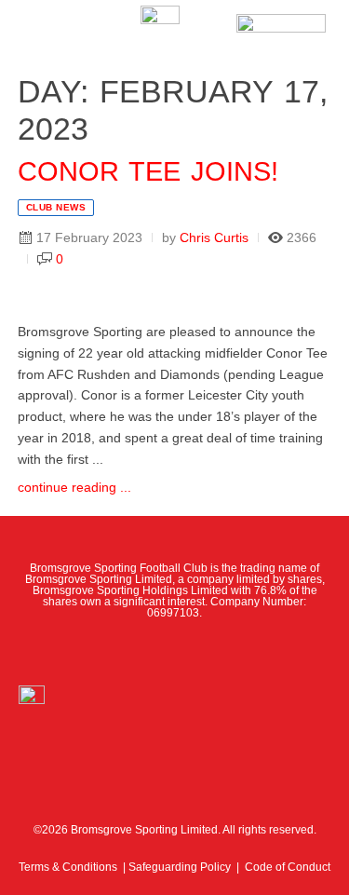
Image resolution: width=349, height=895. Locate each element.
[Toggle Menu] (44, 28)
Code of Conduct (287, 867)
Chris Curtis (214, 237)
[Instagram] (174, 652)
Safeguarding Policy (179, 867)
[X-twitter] (133, 652)
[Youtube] (216, 652)
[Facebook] (92, 652)
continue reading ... (74, 487)
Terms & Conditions (68, 867)
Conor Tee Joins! (148, 171)
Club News (56, 207)
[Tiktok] (257, 652)
